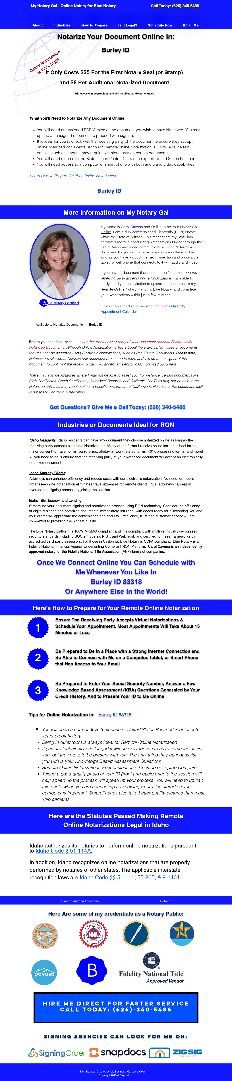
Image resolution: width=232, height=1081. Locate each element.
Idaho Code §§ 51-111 (107, 877)
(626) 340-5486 (166, 407)
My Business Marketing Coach (129, 1071)
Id (38, 850)
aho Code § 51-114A (65, 850)
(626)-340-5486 (185, 5)
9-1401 (171, 877)
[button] (79, 901)
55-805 (146, 877)
